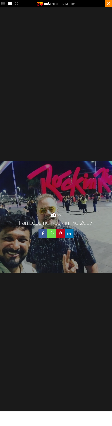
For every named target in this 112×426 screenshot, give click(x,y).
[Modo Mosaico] (16, 3)
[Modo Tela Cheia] (10, 3)
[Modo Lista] (3, 3)
